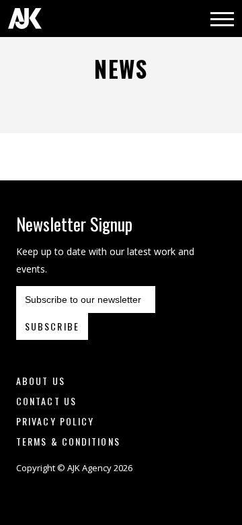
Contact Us (46, 401)
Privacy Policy (55, 421)
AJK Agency (25, 18)
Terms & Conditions (68, 441)
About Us (40, 381)
